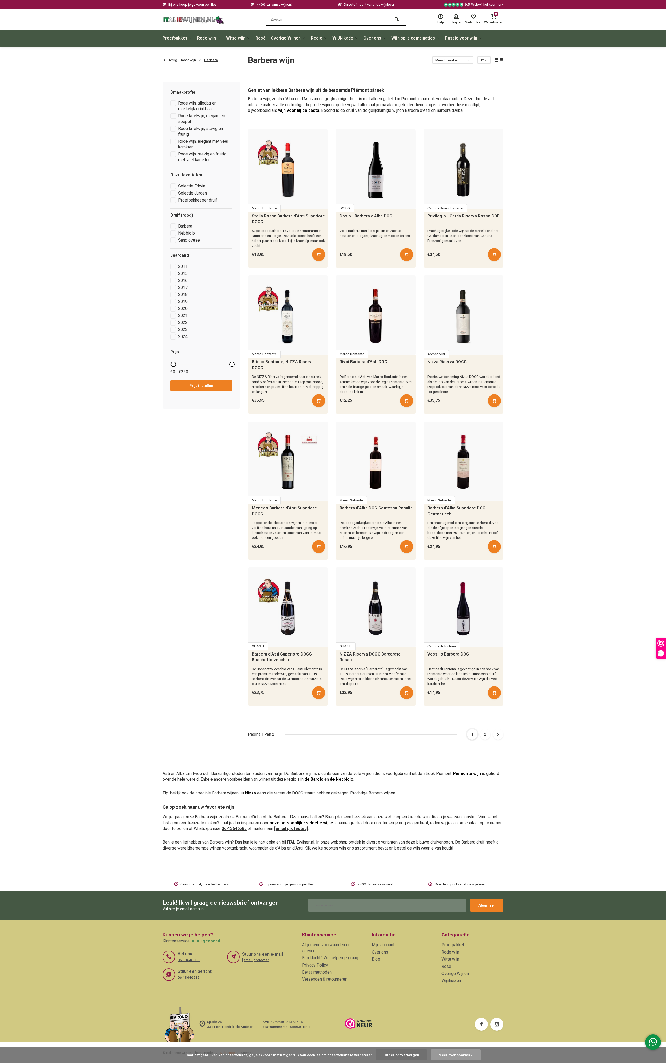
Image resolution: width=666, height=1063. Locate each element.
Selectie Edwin (191, 186)
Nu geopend (208, 940)
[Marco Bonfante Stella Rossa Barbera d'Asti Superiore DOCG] (288, 169)
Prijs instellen (201, 386)
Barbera (211, 60)
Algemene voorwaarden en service (326, 947)
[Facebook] (481, 1024)
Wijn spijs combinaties (413, 38)
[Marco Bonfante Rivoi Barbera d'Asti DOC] (376, 315)
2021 (183, 315)
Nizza (250, 792)
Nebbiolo (186, 233)
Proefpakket (175, 38)
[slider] (173, 364)
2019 (183, 301)
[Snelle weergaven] (318, 254)
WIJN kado (342, 38)
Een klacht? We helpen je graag (330, 957)
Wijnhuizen (451, 980)
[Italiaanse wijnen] (194, 19)
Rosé (260, 38)
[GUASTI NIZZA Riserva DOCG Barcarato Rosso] (376, 607)
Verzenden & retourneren (324, 979)
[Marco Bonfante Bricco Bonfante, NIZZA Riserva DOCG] (288, 315)
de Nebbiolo (341, 779)
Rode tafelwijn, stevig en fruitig (200, 131)
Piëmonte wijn (467, 773)
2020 (183, 308)
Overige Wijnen (286, 38)
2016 (183, 280)
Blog (376, 959)
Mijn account (383, 944)
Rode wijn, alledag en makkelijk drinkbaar (197, 106)
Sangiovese (189, 240)
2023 (183, 329)
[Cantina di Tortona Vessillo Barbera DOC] (464, 607)
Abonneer (486, 905)
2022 (183, 322)
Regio (316, 38)
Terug (172, 60)
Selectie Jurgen (192, 193)
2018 (183, 294)
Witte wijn (235, 38)
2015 (183, 273)
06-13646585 (234, 828)
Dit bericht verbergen (401, 1055)
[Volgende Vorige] (498, 734)
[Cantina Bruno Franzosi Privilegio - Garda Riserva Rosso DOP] (464, 169)
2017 (183, 287)
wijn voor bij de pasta (298, 110)
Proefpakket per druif (197, 200)
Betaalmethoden (317, 972)
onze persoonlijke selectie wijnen (303, 822)
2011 (183, 266)
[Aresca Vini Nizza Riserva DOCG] (464, 315)
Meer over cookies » (456, 1055)
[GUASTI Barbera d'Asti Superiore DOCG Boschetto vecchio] (288, 607)
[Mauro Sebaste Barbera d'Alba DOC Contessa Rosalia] (376, 462)
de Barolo (314, 779)
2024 (183, 336)
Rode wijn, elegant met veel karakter (203, 144)
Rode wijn (206, 38)
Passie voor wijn (461, 38)
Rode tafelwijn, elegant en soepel (201, 118)
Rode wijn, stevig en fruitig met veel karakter (202, 157)
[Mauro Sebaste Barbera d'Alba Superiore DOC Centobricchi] (464, 462)
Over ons (372, 38)
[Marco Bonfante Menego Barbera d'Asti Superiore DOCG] (288, 462)
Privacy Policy (315, 965)
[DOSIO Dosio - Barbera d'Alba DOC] (376, 169)
